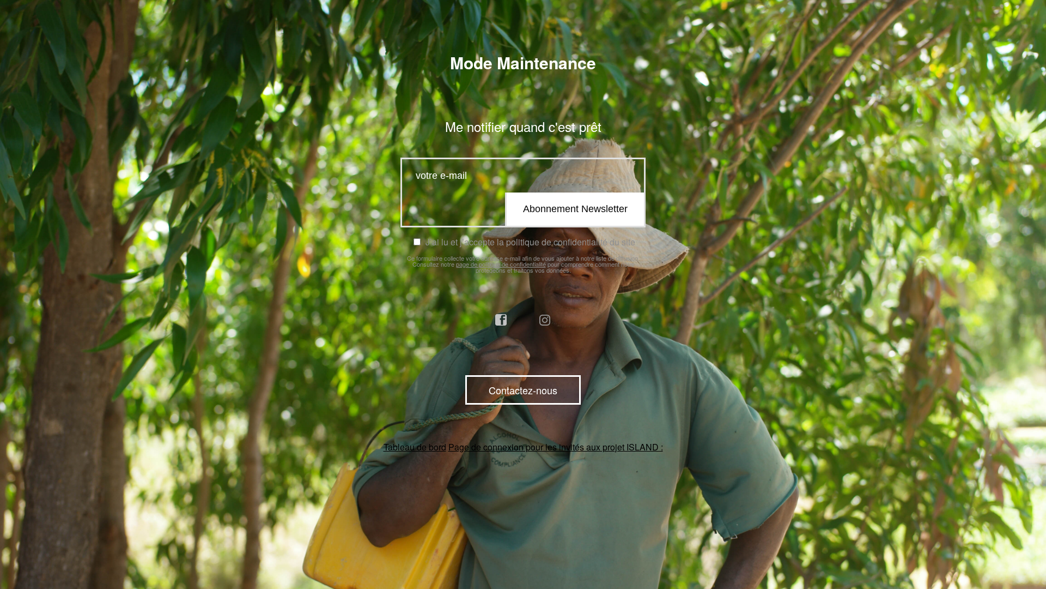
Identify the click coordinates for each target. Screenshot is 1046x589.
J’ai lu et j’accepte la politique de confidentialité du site (529, 242)
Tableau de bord (415, 447)
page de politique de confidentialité (501, 264)
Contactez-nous (523, 390)
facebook (501, 320)
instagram (545, 320)
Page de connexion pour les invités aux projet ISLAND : (555, 447)
